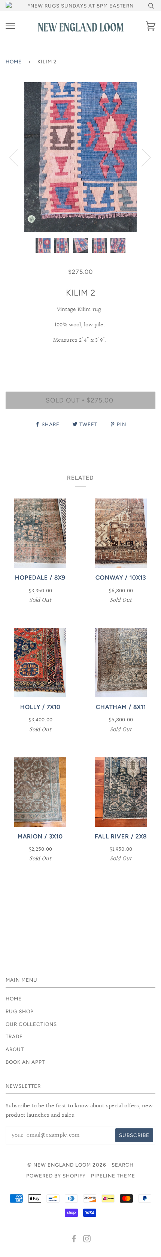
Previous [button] (18, 157)
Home (14, 62)
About (15, 1049)
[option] (80, 157)
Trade (14, 1036)
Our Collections (31, 1024)
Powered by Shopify (56, 1176)
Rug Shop (20, 1011)
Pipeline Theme (113, 1176)
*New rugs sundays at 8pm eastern (81, 6)
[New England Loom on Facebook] (74, 1240)
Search (123, 1165)
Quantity (80, 359)
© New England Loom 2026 (66, 1165)
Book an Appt (25, 1062)
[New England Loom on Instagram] (87, 1240)
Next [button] (141, 157)
